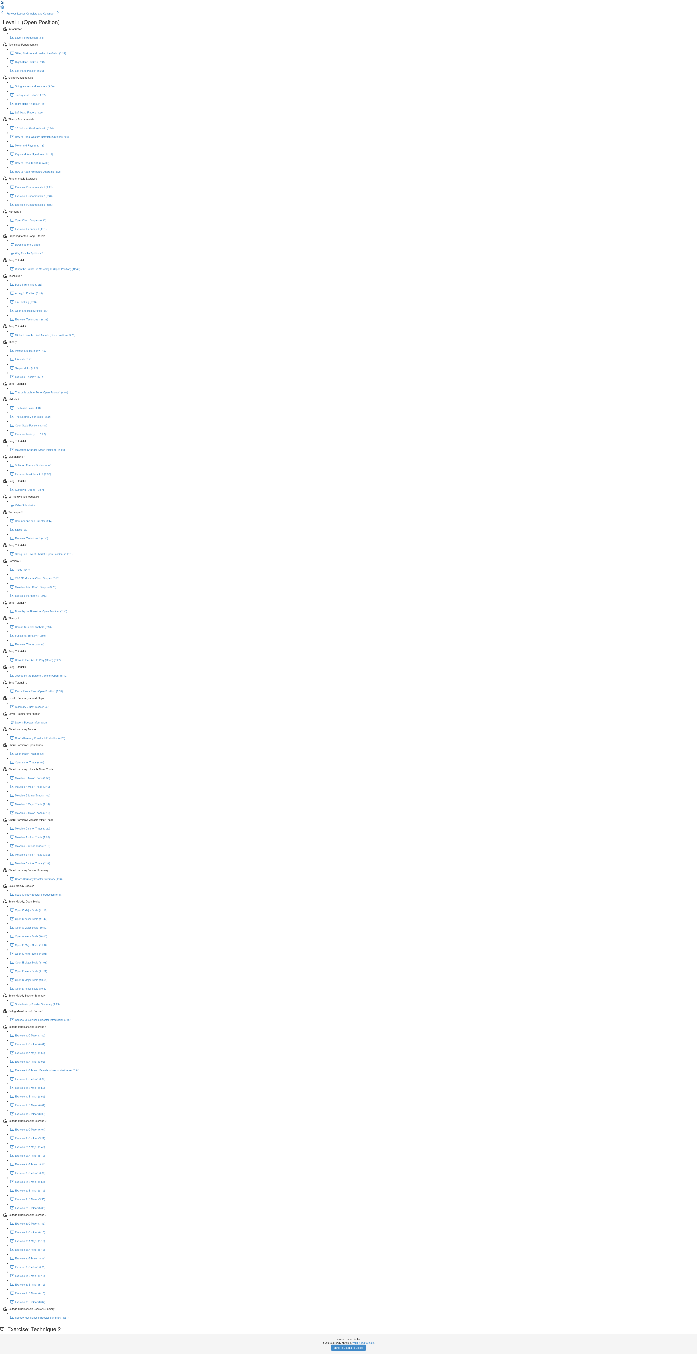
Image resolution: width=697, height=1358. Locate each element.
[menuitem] (2, 8)
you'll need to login (363, 1343)
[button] (2, 3)
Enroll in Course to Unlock (348, 1347)
